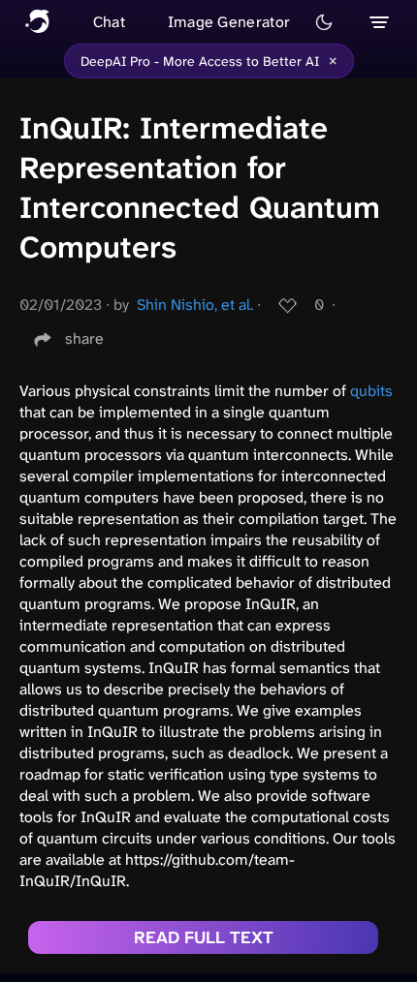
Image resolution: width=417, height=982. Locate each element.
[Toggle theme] (323, 22)
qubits (371, 391)
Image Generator (229, 22)
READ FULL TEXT (203, 937)
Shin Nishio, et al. (195, 304)
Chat (109, 22)
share (84, 338)
